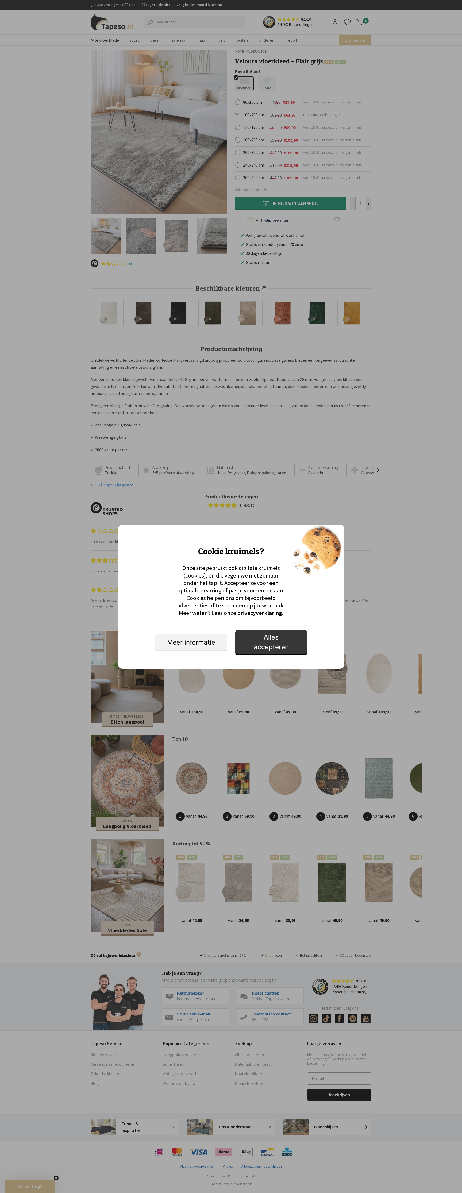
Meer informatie (191, 642)
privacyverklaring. (260, 613)
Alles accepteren (271, 642)
